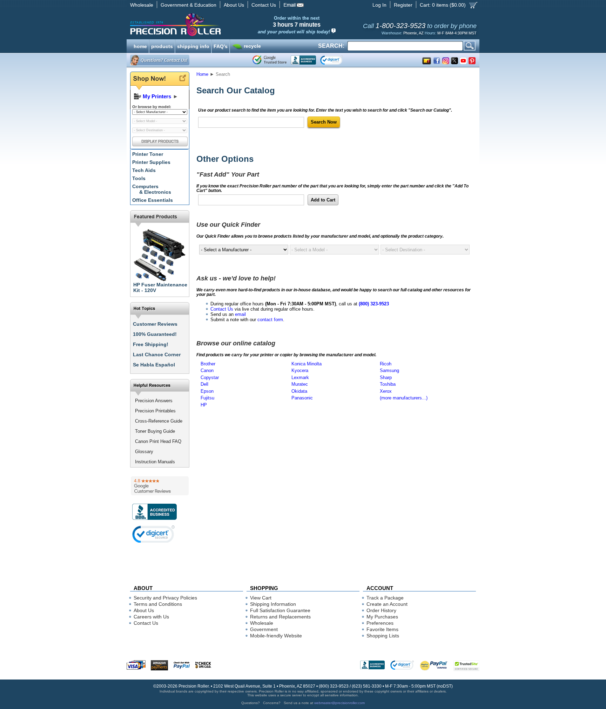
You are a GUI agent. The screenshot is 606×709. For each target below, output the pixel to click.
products (162, 46)
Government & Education (188, 5)
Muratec (299, 384)
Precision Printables (155, 410)
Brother (208, 363)
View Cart (260, 598)
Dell (204, 384)
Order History (381, 610)
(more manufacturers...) (403, 397)
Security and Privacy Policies (165, 598)
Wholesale (141, 5)
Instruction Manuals (155, 461)
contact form (270, 319)
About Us (234, 5)
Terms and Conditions (158, 604)
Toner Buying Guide (155, 431)
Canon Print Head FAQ (158, 441)
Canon (207, 370)
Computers (151, 189)
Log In (379, 5)
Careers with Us (151, 616)
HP (204, 404)
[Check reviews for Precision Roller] (160, 485)
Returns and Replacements (280, 616)
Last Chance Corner (157, 354)
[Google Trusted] (269, 60)
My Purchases (382, 616)
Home (202, 74)
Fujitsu (207, 397)
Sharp (386, 377)
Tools (139, 178)
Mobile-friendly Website (276, 635)
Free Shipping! (150, 344)
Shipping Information (273, 604)
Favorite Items (382, 629)
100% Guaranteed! (155, 334)
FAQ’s (221, 46)
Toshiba (388, 384)
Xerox (386, 391)
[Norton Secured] (337, 60)
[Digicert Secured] (153, 534)
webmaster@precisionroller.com (339, 703)
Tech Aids (144, 170)
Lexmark (300, 377)
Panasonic (302, 397)
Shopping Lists (382, 635)
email (240, 314)
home (140, 46)
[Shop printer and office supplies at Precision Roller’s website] (212, 24)
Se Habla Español (154, 364)
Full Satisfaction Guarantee (280, 610)
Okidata (299, 391)
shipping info (193, 46)
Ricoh (385, 363)
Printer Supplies (151, 162)
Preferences (379, 623)
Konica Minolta (306, 363)
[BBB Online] (303, 60)
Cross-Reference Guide (158, 421)
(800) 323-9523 (374, 303)
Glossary (144, 451)
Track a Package (385, 598)
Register (403, 5)
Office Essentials (152, 200)
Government (264, 629)
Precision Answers (154, 400)
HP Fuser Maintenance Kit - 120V (160, 287)
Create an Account (387, 604)
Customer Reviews (155, 324)
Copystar (210, 377)
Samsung (389, 370)
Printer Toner (147, 154)
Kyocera (299, 370)
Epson (207, 391)
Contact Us (263, 5)
